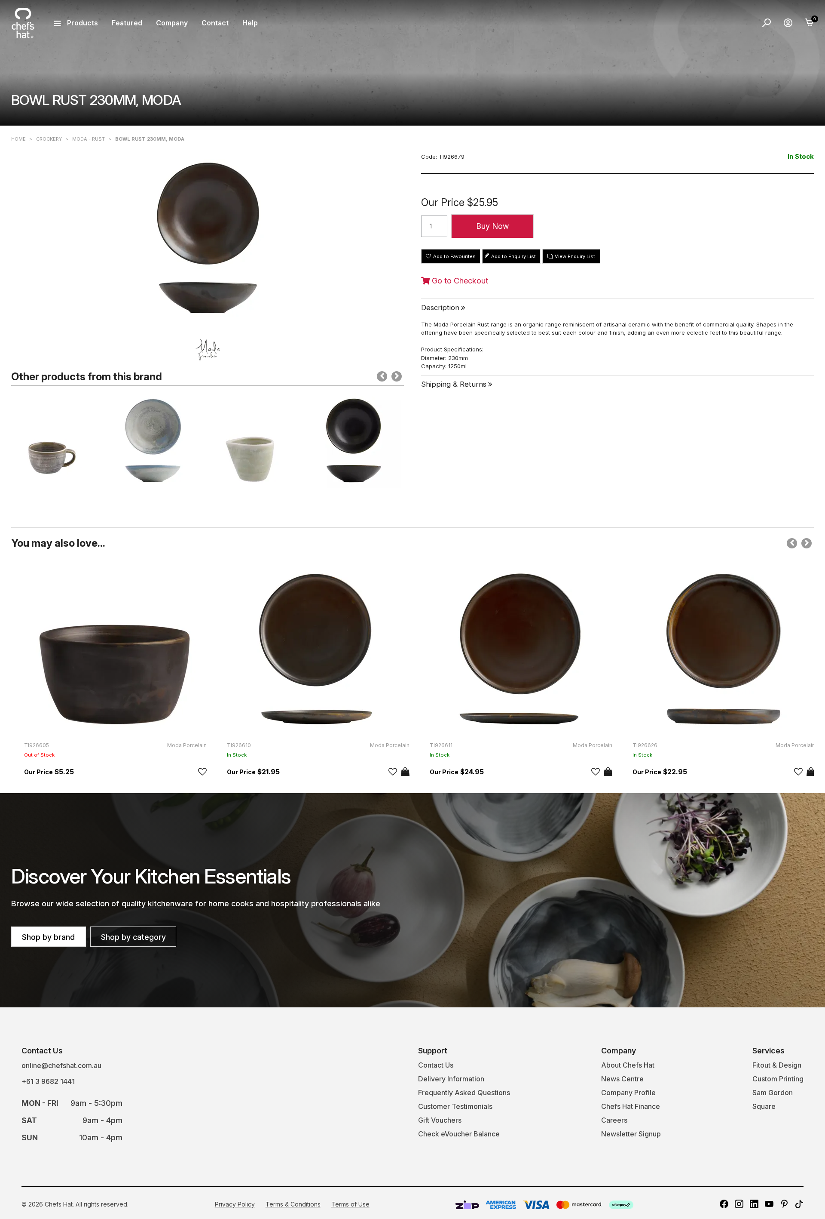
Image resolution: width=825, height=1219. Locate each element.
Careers (614, 1120)
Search (766, 22)
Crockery (49, 139)
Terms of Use (350, 1204)
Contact (215, 22)
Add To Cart (405, 771)
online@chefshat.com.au (61, 1065)
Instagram (739, 1204)
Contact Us (435, 1065)
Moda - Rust (88, 139)
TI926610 (239, 745)
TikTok (799, 1204)
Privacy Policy (235, 1204)
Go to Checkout (459, 281)
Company (172, 22)
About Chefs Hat (627, 1065)
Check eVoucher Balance (459, 1134)
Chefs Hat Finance (630, 1106)
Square (764, 1106)
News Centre (622, 1078)
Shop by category (133, 937)
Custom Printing (778, 1078)
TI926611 (441, 745)
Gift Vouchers (439, 1120)
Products (82, 22)
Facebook (724, 1204)
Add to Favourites (454, 256)
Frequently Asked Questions (464, 1092)
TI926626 (644, 745)
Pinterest (784, 1204)
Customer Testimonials (455, 1106)
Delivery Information (451, 1078)
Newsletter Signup (631, 1134)
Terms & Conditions (293, 1204)
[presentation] (382, 376)
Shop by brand (48, 937)
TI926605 (36, 745)
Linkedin (754, 1204)
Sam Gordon (772, 1092)
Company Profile (628, 1092)
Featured (127, 22)
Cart (809, 22)
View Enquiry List (575, 256)
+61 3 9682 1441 (48, 1081)
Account (788, 22)
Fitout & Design (776, 1065)
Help (250, 22)
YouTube (769, 1204)
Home (18, 139)
